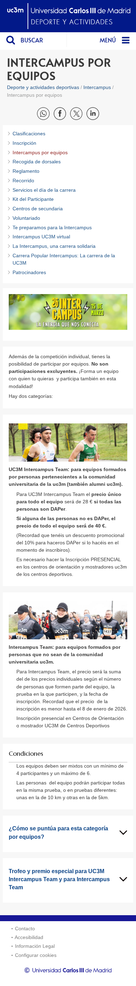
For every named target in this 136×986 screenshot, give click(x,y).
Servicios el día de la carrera (44, 190)
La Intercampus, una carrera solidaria (54, 246)
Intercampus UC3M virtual (41, 236)
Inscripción (24, 143)
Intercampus (97, 87)
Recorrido (23, 180)
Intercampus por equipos (40, 152)
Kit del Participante (33, 199)
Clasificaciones (29, 133)
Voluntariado (26, 218)
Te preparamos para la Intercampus (52, 227)
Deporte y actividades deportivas (43, 87)
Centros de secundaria (38, 208)
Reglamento (26, 171)
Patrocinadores (29, 272)
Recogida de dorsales (37, 161)
